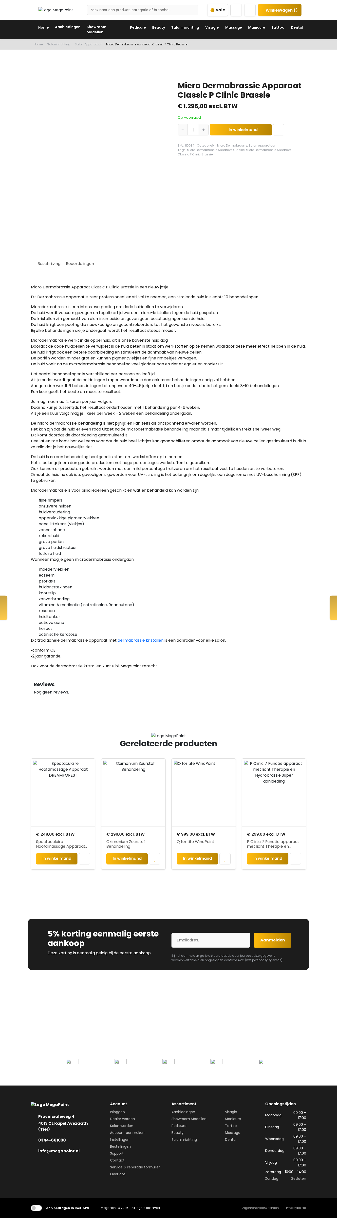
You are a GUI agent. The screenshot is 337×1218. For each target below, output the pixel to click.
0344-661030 (52, 1140)
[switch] (36, 1208)
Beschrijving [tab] (48, 263)
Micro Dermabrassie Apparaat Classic (216, 150)
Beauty (158, 27)
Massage (233, 27)
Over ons (118, 1174)
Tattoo (277, 27)
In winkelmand (243, 129)
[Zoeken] (192, 10)
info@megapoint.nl (59, 1151)
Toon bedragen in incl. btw (66, 1208)
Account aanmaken (127, 1132)
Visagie (212, 27)
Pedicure (138, 27)
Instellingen (120, 1139)
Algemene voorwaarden (260, 1208)
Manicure (256, 27)
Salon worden (121, 1125)
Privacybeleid (296, 1208)
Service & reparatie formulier (135, 1167)
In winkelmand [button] (56, 858)
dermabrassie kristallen (141, 640)
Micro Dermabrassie (232, 145)
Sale (220, 10)
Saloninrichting (185, 27)
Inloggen (117, 1111)
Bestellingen (120, 1146)
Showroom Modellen (96, 29)
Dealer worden (122, 1118)
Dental (297, 27)
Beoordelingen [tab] (80, 263)
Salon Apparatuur (88, 44)
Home (43, 27)
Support (117, 1153)
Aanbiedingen (67, 26)
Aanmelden (272, 940)
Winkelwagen (281, 10)
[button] (278, 129)
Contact (117, 1160)
